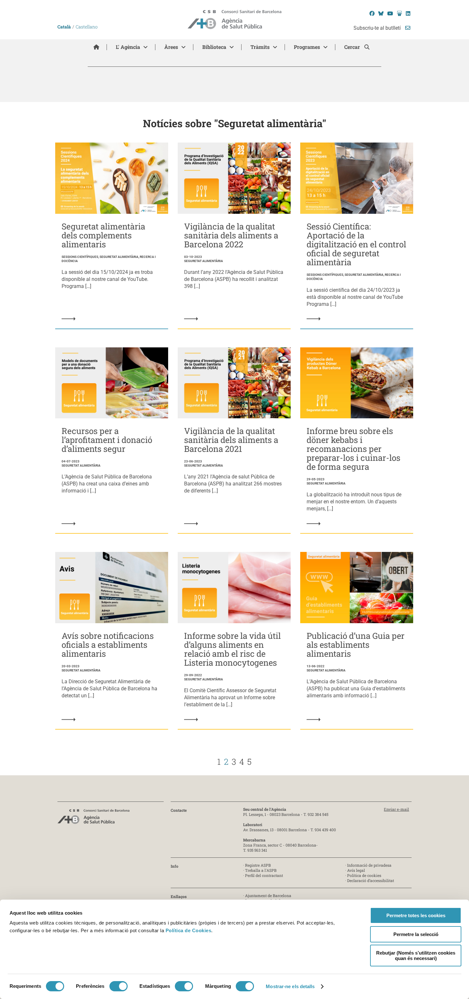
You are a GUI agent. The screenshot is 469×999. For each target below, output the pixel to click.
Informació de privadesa (369, 865)
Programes (307, 46)
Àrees (171, 46)
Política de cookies (364, 875)
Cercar (352, 46)
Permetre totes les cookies (415, 915)
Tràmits (260, 46)
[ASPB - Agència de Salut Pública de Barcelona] (93, 818)
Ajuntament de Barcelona (268, 895)
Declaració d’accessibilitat (370, 880)
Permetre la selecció (415, 934)
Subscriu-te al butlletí (378, 28)
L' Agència (128, 46)
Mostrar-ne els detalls (290, 986)
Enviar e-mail (396, 809)
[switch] (118, 986)
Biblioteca (214, 46)
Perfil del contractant (264, 875)
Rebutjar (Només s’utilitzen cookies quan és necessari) (415, 955)
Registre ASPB (258, 865)
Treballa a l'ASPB (261, 870)
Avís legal (356, 870)
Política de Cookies (189, 930)
